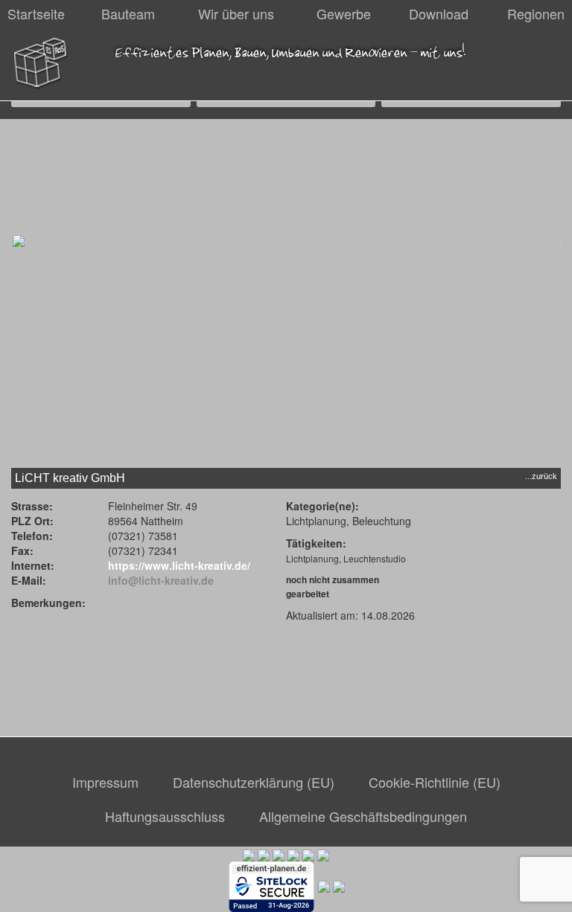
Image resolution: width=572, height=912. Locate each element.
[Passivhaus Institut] (308, 854)
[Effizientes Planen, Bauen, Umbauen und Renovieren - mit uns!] (40, 64)
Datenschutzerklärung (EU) (253, 781)
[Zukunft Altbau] (323, 854)
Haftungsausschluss (165, 816)
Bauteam (128, 13)
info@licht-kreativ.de (161, 580)
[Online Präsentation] (324, 885)
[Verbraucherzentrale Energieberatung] (293, 854)
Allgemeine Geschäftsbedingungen (363, 816)
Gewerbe (344, 13)
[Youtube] (339, 885)
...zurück (541, 476)
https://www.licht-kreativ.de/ (179, 565)
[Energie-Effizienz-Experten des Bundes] (279, 854)
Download (438, 13)
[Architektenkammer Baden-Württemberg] (249, 854)
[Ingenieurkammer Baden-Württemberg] (264, 854)
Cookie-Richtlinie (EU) (434, 781)
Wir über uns (236, 13)
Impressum (105, 781)
